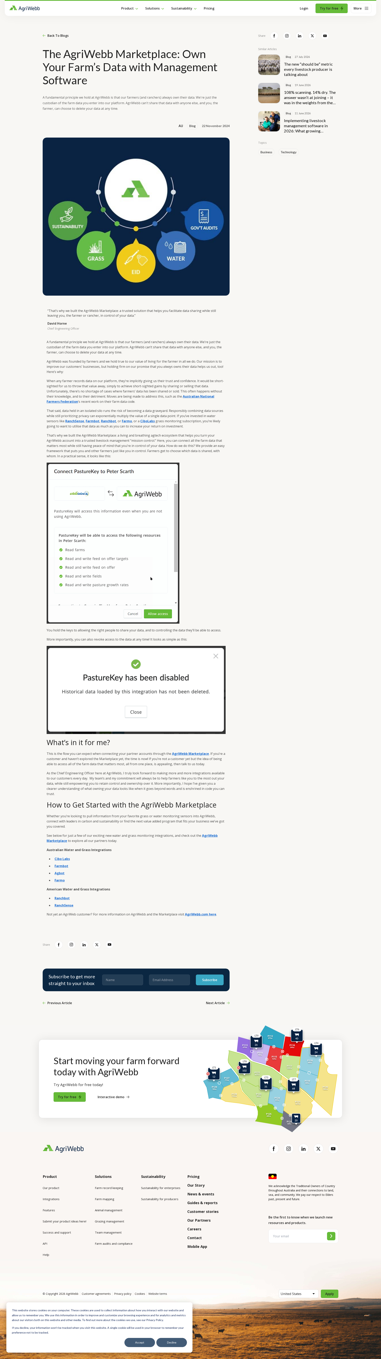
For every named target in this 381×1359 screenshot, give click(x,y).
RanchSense (74, 421)
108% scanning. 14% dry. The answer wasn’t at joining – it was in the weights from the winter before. (310, 97)
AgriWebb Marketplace (190, 753)
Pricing (209, 8)
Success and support (57, 1232)
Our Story (196, 1185)
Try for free (329, 8)
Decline (171, 1342)
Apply (329, 1294)
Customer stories (202, 1211)
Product (127, 8)
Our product (51, 1188)
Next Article (215, 1003)
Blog (192, 125)
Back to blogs (58, 35)
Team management (108, 1232)
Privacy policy (122, 1294)
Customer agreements (96, 1294)
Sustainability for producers (159, 1199)
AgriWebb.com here (200, 914)
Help (46, 1255)
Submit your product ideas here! (64, 1221)
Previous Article (59, 1003)
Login (304, 8)
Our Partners (199, 1220)
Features (49, 1210)
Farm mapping (104, 1199)
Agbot (59, 873)
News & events (200, 1194)
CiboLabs (147, 421)
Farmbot (92, 421)
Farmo (127, 421)
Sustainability (181, 8)
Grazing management (109, 1221)
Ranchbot (108, 421)
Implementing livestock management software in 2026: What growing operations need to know (306, 125)
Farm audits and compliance (114, 1243)
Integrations (51, 1199)
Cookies (140, 1294)
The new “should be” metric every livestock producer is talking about (308, 69)
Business (266, 152)
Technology (288, 152)
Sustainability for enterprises (160, 1188)
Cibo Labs (62, 859)
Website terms (157, 1294)
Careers (194, 1229)
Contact (194, 1237)
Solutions (152, 8)
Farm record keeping (109, 1188)
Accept (139, 1342)
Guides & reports (202, 1202)
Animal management (108, 1210)
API (45, 1243)
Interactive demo (111, 1097)
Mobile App (197, 1246)
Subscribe (209, 980)
